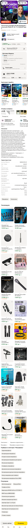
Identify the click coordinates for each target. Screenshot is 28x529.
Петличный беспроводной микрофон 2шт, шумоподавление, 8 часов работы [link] (19, 435)
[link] (6, 450)
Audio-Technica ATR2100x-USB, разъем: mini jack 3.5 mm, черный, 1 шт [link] (7, 364)
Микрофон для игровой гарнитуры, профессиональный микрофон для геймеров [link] (7, 435)
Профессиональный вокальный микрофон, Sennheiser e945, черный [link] (20, 226)
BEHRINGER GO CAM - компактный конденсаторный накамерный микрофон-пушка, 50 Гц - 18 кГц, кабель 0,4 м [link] (7, 272)
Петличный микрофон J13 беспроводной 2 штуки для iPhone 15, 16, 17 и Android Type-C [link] (16, 101)
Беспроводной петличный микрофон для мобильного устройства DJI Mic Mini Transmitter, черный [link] (20, 319)
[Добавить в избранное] (22, 3)
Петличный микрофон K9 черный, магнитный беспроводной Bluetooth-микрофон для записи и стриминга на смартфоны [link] (7, 411)
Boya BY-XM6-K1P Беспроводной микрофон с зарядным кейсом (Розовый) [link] (20, 272)
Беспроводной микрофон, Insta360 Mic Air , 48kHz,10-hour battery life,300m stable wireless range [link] (7, 248)
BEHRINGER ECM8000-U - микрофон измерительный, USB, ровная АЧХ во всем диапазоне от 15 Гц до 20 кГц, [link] (20, 248)
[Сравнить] (20, 3)
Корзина (19, 527)
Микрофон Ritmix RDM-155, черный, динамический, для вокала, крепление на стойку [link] (20, 295)
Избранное (14, 527)
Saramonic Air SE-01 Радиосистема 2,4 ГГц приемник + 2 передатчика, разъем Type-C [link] (7, 319)
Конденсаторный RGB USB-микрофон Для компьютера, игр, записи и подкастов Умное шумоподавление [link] (7, 387)
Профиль (25, 527)
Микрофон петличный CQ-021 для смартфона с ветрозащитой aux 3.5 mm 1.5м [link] (20, 342)
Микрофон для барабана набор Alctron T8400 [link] (7, 226)
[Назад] (3, 3)
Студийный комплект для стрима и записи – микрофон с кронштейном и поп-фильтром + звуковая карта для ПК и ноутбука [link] (20, 364)
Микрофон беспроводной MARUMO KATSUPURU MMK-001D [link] (7, 342)
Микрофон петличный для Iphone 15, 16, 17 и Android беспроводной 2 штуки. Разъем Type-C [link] (6, 101)
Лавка (8, 527)
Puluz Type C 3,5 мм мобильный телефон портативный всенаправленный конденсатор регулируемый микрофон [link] (19, 387)
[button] (6, 22)
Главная (3, 527)
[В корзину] (9, 95)
